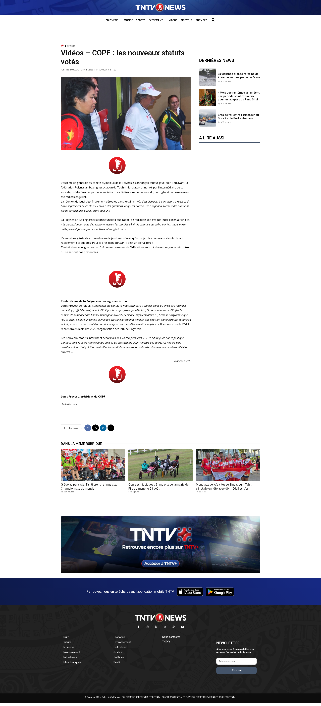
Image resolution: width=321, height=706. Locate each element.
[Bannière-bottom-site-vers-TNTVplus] (160, 571)
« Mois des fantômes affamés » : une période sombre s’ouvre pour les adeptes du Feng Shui (239, 96)
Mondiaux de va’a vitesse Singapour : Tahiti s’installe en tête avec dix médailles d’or (224, 486)
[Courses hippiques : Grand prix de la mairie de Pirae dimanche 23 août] (160, 465)
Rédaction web (69, 404)
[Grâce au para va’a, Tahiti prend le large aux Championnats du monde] (93, 465)
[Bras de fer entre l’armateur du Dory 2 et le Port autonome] (207, 118)
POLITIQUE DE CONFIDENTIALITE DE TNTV (141, 697)
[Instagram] (147, 627)
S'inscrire (237, 670)
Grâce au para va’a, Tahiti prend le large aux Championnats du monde (89, 486)
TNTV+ (166, 641)
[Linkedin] (103, 427)
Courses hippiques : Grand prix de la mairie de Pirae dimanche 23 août (158, 486)
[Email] (111, 427)
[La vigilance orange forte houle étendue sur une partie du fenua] (207, 77)
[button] (213, 20)
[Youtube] (182, 627)
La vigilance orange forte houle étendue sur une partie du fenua (239, 75)
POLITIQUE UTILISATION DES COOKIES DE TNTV (213, 697)
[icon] (62, 46)
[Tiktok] (173, 627)
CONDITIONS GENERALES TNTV (176, 697)
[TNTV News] (160, 618)
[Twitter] (156, 627)
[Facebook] (87, 427)
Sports (71, 46)
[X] (95, 427)
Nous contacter (171, 637)
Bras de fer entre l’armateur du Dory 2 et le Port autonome (238, 116)
